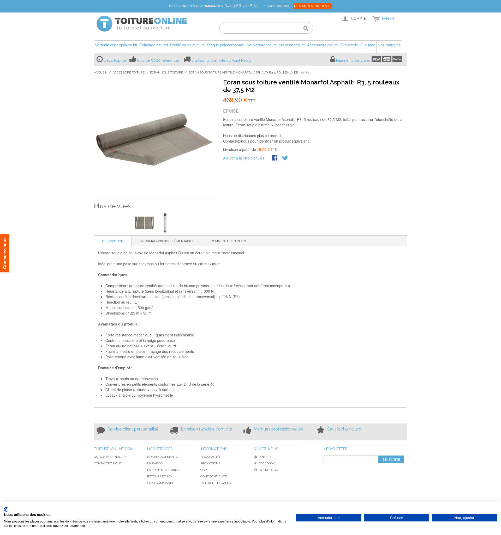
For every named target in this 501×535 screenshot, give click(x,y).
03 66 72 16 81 (244, 5)
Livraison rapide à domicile (206, 429)
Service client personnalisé (133, 429)
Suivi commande (160, 483)
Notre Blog (268, 470)
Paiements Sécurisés (353, 60)
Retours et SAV (159, 476)
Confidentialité (213, 476)
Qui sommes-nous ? (110, 457)
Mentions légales (215, 483)
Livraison (155, 463)
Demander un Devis (312, 6)
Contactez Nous (108, 463)
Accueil (100, 72)
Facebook (267, 463)
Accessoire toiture (128, 72)
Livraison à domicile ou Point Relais (221, 60)
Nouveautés (210, 457)
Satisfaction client (344, 429)
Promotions (210, 463)
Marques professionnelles (278, 429)
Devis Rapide (115, 60)
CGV (203, 470)
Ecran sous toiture (166, 72)
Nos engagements (162, 457)
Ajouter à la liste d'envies (243, 158)
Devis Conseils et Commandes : (196, 6)
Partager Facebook (275, 158)
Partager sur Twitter (285, 158)
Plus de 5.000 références (158, 60)
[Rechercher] (306, 28)
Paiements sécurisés (164, 470)
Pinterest (267, 457)
